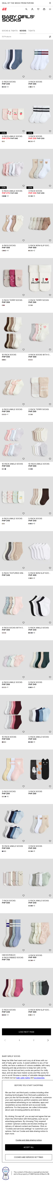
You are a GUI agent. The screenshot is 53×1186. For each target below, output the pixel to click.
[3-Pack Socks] (39, 769)
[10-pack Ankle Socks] (13, 442)
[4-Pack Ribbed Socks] (13, 933)
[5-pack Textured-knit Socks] (13, 551)
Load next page (26, 1032)
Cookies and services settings (28, 1157)
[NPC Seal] (6, 1173)
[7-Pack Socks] (13, 879)
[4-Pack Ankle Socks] (13, 114)
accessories (39, 1078)
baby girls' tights (23, 1078)
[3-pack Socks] (39, 60)
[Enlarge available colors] (3, 141)
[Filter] (49, 37)
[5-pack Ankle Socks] (13, 169)
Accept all (29, 1147)
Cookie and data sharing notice (29, 1140)
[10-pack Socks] (13, 333)
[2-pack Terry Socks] (39, 278)
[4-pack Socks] (13, 224)
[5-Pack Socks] (13, 60)
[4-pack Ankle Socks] (13, 387)
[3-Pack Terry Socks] (13, 278)
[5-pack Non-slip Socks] (39, 224)
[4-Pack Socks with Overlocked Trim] (39, 333)
